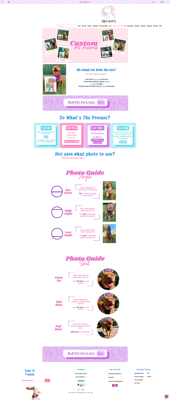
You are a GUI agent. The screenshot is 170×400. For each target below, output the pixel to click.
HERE (85, 377)
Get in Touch (115, 369)
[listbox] (9, 2)
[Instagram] (113, 385)
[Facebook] (116, 385)
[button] (9, 2)
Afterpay (149, 376)
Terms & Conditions (138, 380)
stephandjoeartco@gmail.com (114, 373)
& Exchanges (139, 376)
